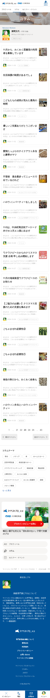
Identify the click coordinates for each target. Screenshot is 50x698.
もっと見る (6, 490)
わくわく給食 (22, 474)
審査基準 (12, 621)
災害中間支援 (9, 462)
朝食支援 (30, 468)
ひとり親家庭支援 (24, 91)
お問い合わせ (25, 654)
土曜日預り (8, 474)
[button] (19, 694)
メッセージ (22, 116)
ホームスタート (38, 456)
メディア (16, 456)
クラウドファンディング (13, 468)
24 (29, 430)
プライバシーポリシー (25, 650)
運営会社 (25, 643)
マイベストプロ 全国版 (25, 658)
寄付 (6, 456)
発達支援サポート (25, 462)
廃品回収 (41, 468)
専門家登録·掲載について (25, 639)
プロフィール (17, 38)
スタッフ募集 (9, 485)
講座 (41, 480)
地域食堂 (21, 142)
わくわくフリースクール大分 (27, 192)
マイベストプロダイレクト (25, 665)
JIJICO (25, 672)
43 (41, 430)
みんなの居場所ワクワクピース (28, 218)
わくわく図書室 (23, 65)
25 (33, 430)
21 (17, 430)
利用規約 (25, 646)
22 (21, 430)
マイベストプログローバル (25, 676)
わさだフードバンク (11, 480)
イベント (21, 243)
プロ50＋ (25, 669)
